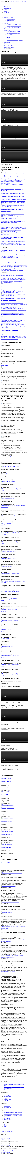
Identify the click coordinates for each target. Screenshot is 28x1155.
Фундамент (10, 34)
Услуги (5, 28)
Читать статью (4, 365)
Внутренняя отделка (9, 1097)
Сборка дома (7, 1118)
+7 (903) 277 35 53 (5, 1139)
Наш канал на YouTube (7, 1131)
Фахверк (9, 21)
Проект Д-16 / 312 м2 (9, 42)
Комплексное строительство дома (13, 1114)
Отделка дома (7, 1119)
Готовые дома (7, 1095)
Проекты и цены (8, 17)
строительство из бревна (7, 457)
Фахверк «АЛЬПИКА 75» (14, 24)
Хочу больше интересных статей (9, 339)
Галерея (6, 35)
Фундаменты (7, 1089)
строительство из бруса (20, 457)
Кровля (6, 1100)
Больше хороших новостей (8, 971)
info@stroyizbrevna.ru (6, 1151)
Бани (8, 38)
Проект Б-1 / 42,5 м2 (9, 47)
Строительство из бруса (13, 33)
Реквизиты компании (17, 1151)
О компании (7, 6)
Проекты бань (10, 20)
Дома (8, 37)
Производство (7, 8)
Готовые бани (7, 1096)
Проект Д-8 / (9, 45)
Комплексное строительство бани (13, 1115)
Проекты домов (11, 19)
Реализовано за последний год (15, 40)
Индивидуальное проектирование (13, 1112)
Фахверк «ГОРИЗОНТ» (13, 27)
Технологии (7, 30)
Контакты (6, 12)
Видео (5, 9)
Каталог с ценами (5, 1152)
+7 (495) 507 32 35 (5, 1138)
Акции (5, 11)
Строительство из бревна (13, 31)
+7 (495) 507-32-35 (14, 1)
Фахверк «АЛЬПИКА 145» (14, 26)
